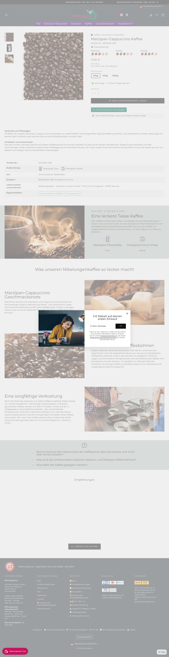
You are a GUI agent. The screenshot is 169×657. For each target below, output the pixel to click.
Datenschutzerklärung (108, 335)
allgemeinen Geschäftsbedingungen (103, 337)
